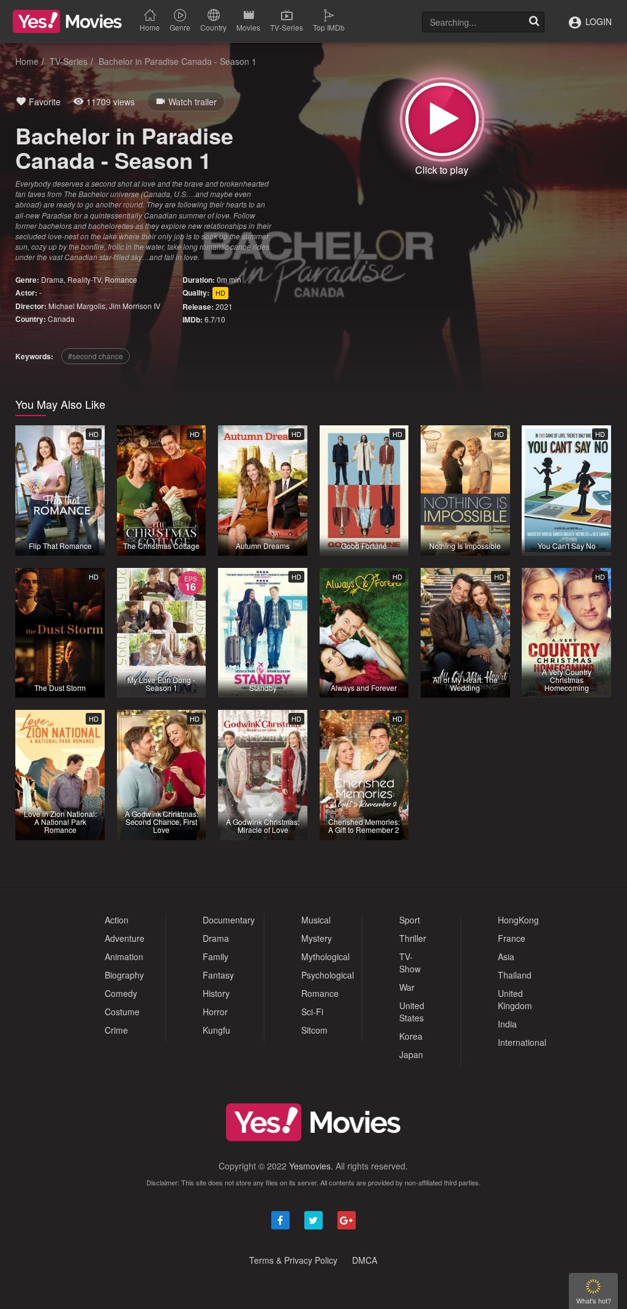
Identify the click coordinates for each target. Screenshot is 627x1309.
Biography (124, 975)
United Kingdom (515, 999)
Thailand (514, 975)
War (407, 987)
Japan (411, 1054)
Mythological (325, 956)
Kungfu (216, 1030)
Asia (506, 956)
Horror (215, 1011)
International (522, 1042)
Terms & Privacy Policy (293, 1260)
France (511, 938)
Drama (52, 279)
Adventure (125, 938)
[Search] (534, 22)
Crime (116, 1030)
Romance (121, 279)
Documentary (229, 920)
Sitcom (314, 1030)
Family (215, 956)
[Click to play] (442, 119)
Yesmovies (310, 1166)
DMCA (364, 1260)
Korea (410, 1036)
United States (411, 1011)
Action (117, 920)
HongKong (518, 920)
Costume (122, 1011)
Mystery (316, 938)
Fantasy (218, 975)
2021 (224, 306)
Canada (61, 318)
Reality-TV (84, 279)
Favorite (43, 101)
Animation (124, 956)
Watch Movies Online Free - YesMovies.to (67, 21)
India (507, 1024)
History (216, 993)
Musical (316, 920)
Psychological (327, 975)
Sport (409, 920)
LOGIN (597, 21)
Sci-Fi (312, 1011)
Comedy (121, 993)
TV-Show (410, 962)
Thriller (412, 938)
